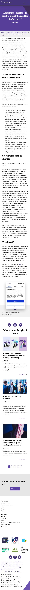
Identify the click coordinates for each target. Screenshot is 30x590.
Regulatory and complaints (8, 570)
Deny (15, 306)
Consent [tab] (9, 286)
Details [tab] (15, 286)
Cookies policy (13, 572)
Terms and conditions (16, 562)
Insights (25, 32)
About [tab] (22, 286)
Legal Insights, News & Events (13, 32)
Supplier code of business (8, 566)
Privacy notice (5, 562)
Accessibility (4, 572)
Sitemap (20, 572)
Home (2, 32)
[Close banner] (23, 283)
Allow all (15, 301)
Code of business (17, 564)
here (20, 265)
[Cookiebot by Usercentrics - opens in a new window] (18, 283)
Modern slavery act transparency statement (10, 567)
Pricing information (6, 564)
